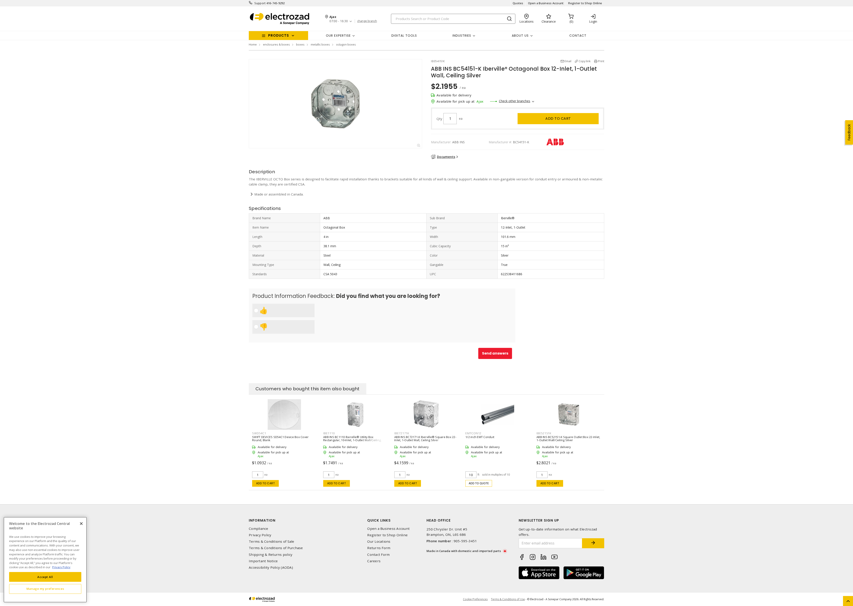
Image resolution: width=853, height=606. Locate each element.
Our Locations (378, 541)
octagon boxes (346, 44)
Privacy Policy (260, 535)
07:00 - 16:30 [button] (338, 21)
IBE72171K (401, 433)
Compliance (258, 528)
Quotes (518, 3)
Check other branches (514, 101)
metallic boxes (320, 44)
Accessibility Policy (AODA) (271, 567)
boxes (300, 44)
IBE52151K (543, 433)
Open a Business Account (546, 3)
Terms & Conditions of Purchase (276, 548)
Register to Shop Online (585, 3)
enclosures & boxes (276, 44)
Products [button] (278, 35)
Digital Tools (404, 35)
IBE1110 (329, 433)
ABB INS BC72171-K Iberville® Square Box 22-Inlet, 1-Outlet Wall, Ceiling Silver (425, 438)
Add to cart (558, 118)
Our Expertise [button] (338, 35)
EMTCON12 (473, 433)
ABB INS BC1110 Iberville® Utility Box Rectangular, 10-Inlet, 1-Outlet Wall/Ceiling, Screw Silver (352, 440)
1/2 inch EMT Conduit (479, 437)
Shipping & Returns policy (270, 554)
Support (260, 3)
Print (601, 61)
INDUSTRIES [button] (461, 35)
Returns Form (378, 548)
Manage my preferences (45, 589)
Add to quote (479, 483)
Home (253, 44)
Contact (577, 35)
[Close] (81, 523)
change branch (367, 21)
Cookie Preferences (475, 599)
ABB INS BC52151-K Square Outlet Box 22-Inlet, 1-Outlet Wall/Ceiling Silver (568, 438)
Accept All (45, 577)
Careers (374, 561)
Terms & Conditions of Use (508, 599)
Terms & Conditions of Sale (271, 541)
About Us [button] (520, 35)
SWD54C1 (259, 433)
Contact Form (378, 554)
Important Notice (263, 561)
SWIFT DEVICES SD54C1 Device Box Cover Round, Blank (280, 438)
